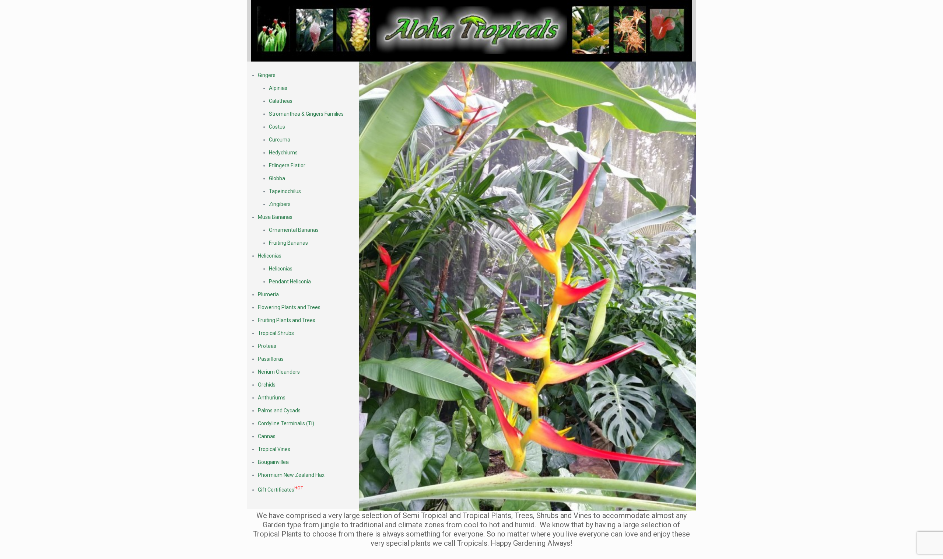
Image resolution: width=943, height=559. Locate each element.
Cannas (267, 436)
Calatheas (280, 101)
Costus (277, 127)
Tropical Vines (274, 449)
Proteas (267, 346)
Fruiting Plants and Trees (286, 320)
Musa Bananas (275, 217)
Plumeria (268, 294)
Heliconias (269, 256)
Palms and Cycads (279, 410)
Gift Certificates (280, 490)
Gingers (267, 75)
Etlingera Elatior (287, 165)
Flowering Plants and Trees (289, 307)
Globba (277, 178)
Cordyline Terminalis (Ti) (286, 423)
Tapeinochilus (285, 191)
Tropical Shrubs (276, 333)
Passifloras (271, 359)
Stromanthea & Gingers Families (306, 114)
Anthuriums (271, 398)
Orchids (267, 385)
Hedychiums (283, 153)
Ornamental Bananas (294, 230)
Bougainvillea (273, 462)
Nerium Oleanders (279, 372)
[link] (471, 31)
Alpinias (278, 88)
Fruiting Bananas (288, 243)
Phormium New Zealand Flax (291, 475)
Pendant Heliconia (290, 281)
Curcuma (279, 140)
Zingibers (280, 204)
